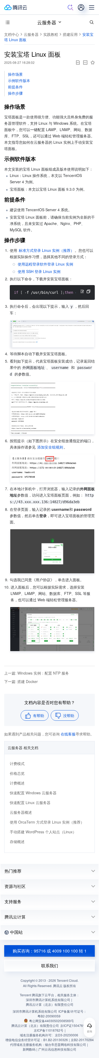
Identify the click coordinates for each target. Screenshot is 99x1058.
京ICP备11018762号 (48, 1030)
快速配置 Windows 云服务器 (33, 792)
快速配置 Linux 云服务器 (30, 802)
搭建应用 (70, 34)
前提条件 (15, 86)
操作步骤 (15, 93)
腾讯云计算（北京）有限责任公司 (35, 1025)
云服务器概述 (21, 812)
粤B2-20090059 (48, 1016)
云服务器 (46, 22)
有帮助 (38, 715)
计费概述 (17, 783)
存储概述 (17, 841)
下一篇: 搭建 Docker (21, 681)
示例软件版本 (19, 80)
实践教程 (50, 34)
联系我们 (49, 966)
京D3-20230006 (66, 1035)
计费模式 (17, 763)
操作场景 (15, 74)
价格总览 (17, 773)
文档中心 (11, 34)
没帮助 (68, 715)
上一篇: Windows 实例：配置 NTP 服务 (36, 673)
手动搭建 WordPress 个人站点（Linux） (43, 831)
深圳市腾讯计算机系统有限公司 (35, 1011)
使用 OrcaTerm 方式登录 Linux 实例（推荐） (47, 822)
